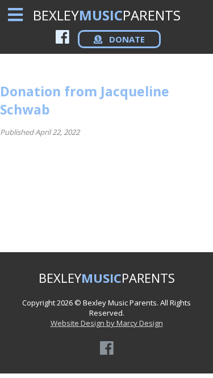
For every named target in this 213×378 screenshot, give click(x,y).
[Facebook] (62, 36)
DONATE (126, 39)
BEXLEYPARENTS (107, 15)
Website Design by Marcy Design (107, 323)
